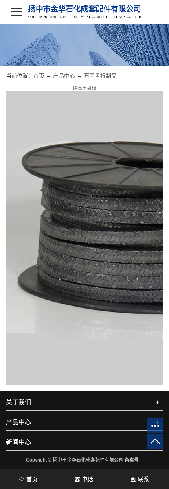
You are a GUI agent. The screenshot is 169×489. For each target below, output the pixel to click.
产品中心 (64, 76)
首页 (38, 76)
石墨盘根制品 (100, 76)
